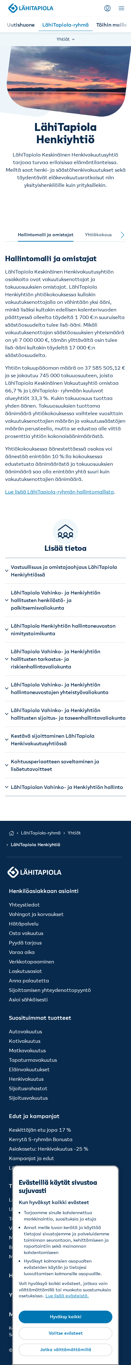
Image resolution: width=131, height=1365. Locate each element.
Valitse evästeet (66, 1333)
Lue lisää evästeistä (66, 1296)
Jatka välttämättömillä (65, 1349)
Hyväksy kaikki (65, 1316)
